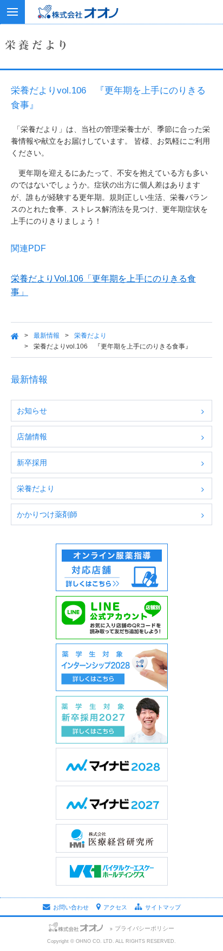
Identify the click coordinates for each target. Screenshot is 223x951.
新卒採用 (32, 462)
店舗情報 (32, 436)
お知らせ (32, 410)
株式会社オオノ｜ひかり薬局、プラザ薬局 (111, 21)
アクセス (115, 907)
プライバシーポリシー (144, 928)
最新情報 (47, 335)
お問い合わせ (71, 907)
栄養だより (90, 335)
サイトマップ (163, 907)
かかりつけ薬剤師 (47, 514)
